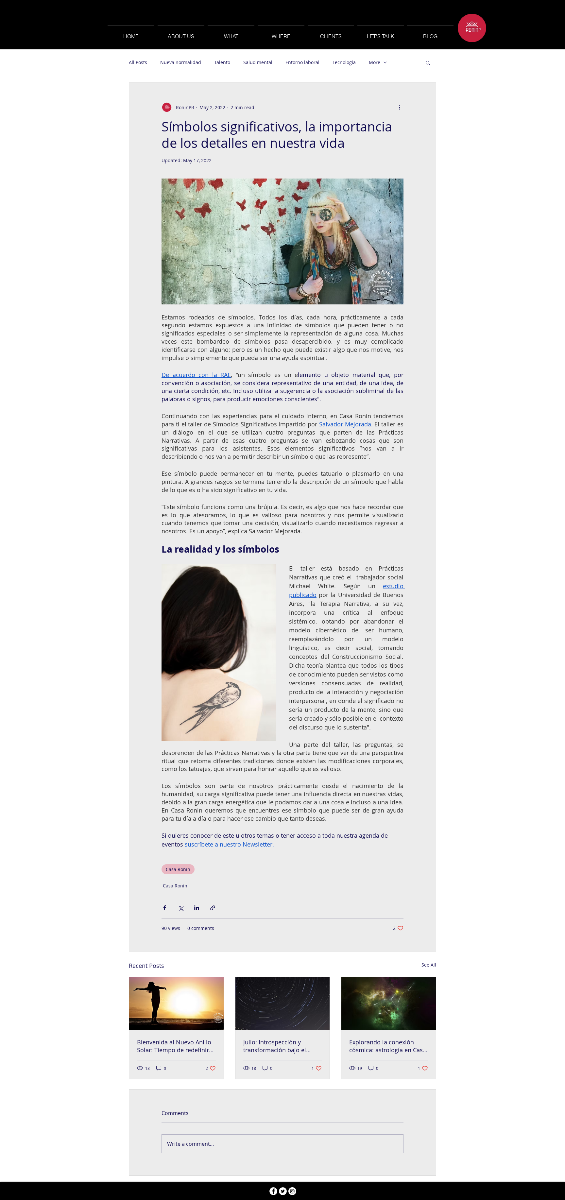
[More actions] (399, 107)
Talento (222, 62)
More (374, 62)
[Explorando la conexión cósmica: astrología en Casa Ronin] (388, 1003)
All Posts (138, 62)
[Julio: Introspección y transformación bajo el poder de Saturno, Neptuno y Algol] (282, 1003)
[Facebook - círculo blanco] (273, 1191)
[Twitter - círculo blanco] (283, 1191)
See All (428, 965)
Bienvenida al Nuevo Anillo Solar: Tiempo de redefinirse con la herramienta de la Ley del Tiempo (176, 1046)
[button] (428, 62)
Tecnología (344, 62)
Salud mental (257, 62)
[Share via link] (213, 908)
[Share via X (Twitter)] (181, 908)
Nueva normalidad (180, 62)
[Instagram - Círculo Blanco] (292, 1191)
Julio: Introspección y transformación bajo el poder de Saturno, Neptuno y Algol (280, 1046)
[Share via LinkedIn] (197, 908)
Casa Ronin (178, 869)
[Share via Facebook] (165, 908)
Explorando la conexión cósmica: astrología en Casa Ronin (387, 1046)
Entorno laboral (302, 62)
